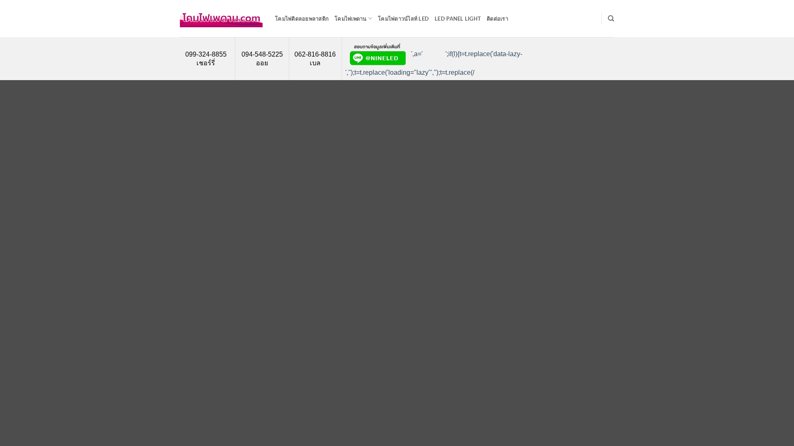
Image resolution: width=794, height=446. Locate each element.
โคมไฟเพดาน (351, 18)
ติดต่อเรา (497, 18)
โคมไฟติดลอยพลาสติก (302, 18)
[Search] (611, 18)
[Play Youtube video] (431, 54)
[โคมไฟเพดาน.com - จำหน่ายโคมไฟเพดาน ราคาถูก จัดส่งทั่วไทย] (221, 18)
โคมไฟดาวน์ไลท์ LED (403, 18)
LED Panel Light (458, 18)
